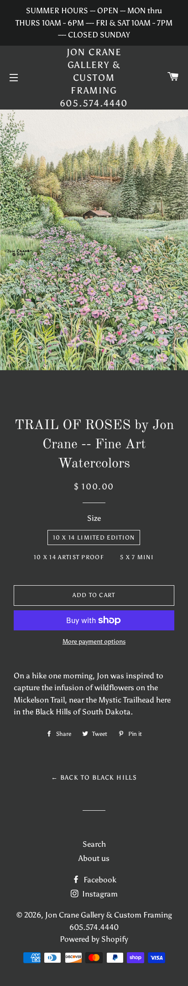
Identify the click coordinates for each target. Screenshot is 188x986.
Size (94, 518)
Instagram (99, 893)
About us (94, 858)
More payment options (94, 641)
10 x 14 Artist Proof (69, 557)
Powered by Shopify (94, 939)
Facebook (99, 879)
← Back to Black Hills (94, 777)
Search (94, 844)
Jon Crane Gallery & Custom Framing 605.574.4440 (94, 78)
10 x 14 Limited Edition (94, 537)
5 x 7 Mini (137, 557)
